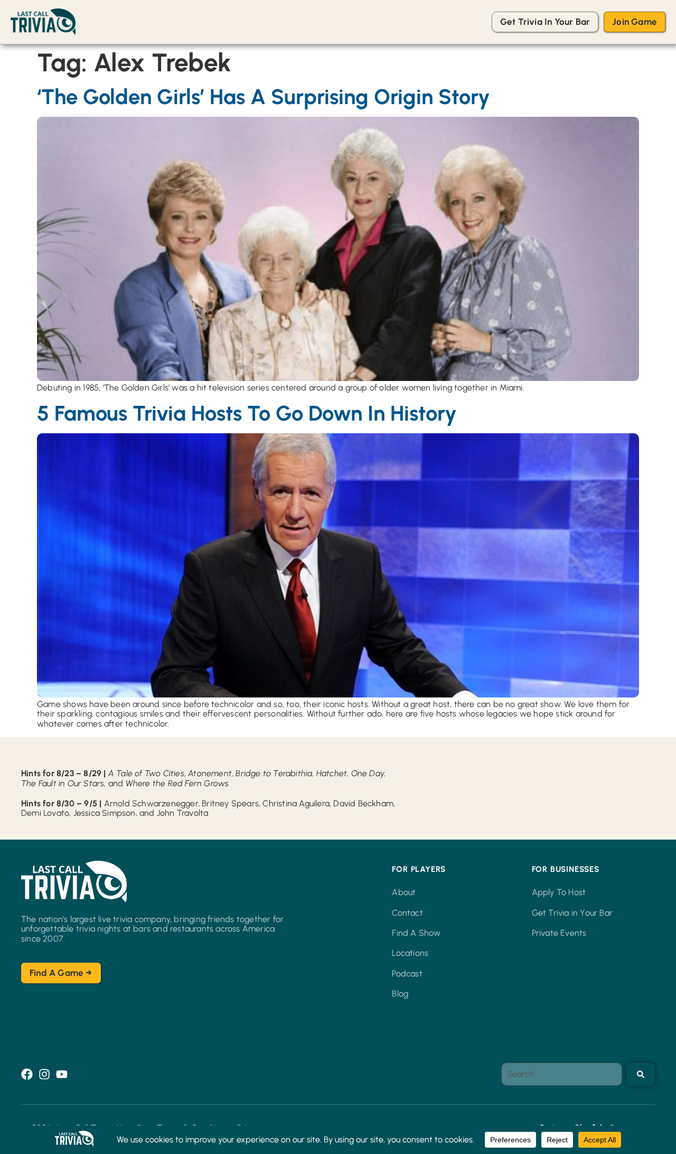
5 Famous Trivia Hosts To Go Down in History (247, 413)
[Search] (640, 1074)
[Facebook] (27, 1074)
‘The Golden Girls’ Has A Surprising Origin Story (263, 96)
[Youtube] (62, 1074)
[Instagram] (44, 1074)
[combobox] (561, 1074)
